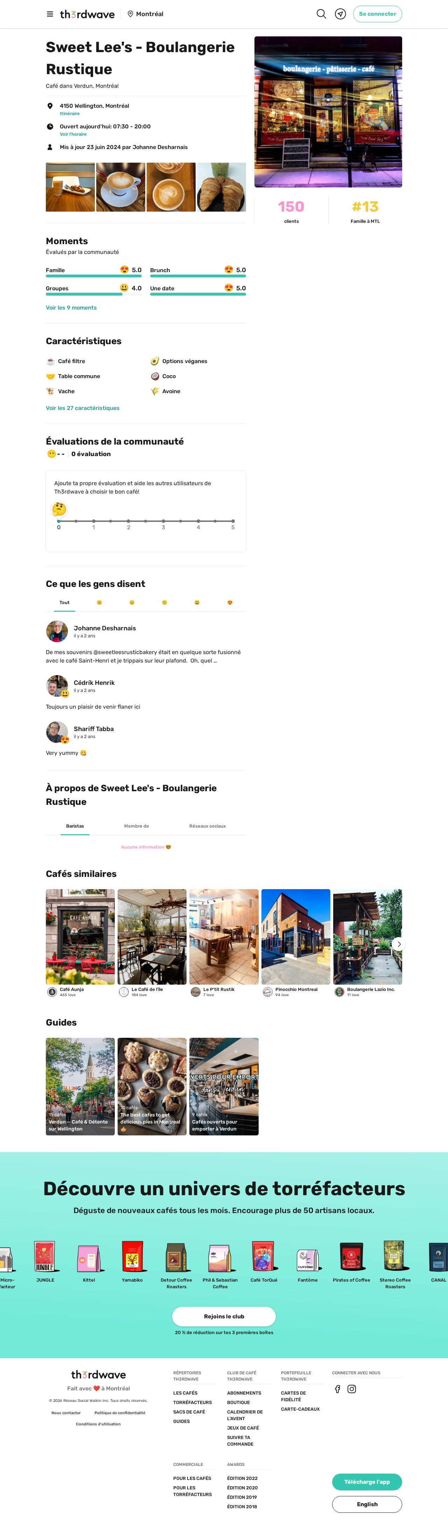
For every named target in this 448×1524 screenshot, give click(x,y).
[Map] (341, 14)
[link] (377, 14)
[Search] (321, 14)
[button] (367, 1504)
